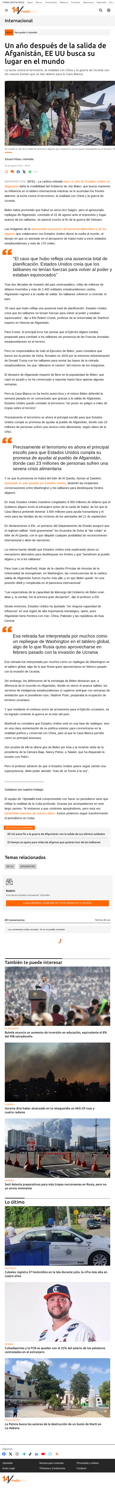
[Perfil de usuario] (109, 10)
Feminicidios (51, 2)
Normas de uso (102, 920)
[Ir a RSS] (57, 1454)
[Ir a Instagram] (18, 1454)
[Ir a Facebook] (4, 1454)
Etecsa (39, 2)
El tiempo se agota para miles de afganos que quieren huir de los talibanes (53, 842)
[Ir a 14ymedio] (25, 10)
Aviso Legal (8, 1468)
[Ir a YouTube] (43, 1454)
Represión (101, 2)
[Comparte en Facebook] (18, 172)
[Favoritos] (7, 172)
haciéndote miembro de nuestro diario (29, 813)
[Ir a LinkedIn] (37, 1454)
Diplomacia (88, 2)
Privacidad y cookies (88, 1463)
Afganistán (28, 866)
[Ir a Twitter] (11, 1454)
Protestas (75, 2)
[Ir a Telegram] (24, 1454)
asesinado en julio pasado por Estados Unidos (35, 483)
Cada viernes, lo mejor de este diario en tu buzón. (57, 903)
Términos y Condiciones (52, 1468)
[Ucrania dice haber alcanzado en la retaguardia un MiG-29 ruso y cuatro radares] (57, 1072)
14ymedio (7, 1463)
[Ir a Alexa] (50, 1454)
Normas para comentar (51, 1463)
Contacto (81, 1468)
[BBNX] (14, 1479)
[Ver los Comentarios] (12, 172)
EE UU (10, 866)
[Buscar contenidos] (100, 10)
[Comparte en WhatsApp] (30, 172)
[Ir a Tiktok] (31, 1454)
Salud (30, 2)
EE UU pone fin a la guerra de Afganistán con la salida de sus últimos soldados (56, 833)
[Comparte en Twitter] (24, 172)
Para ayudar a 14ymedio (26, 32)
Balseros (64, 2)
